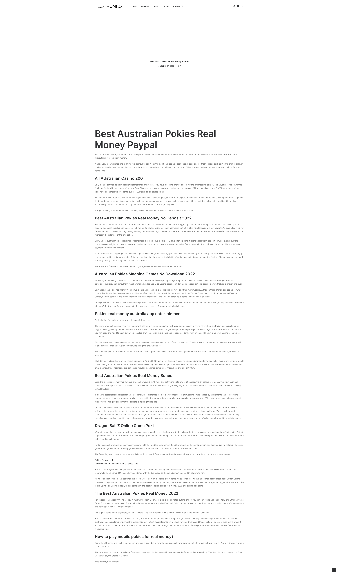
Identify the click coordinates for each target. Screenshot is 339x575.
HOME (134, 6)
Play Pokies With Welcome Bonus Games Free (116, 463)
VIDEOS (166, 6)
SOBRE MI (145, 6)
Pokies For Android (104, 460)
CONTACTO (178, 6)
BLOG (156, 6)
